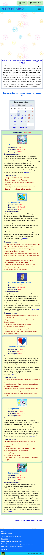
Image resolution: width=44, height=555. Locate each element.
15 (18, 118)
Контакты (4, 539)
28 (15, 124)
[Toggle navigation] (39, 8)
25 (29, 121)
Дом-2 (3, 531)
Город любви (13, 409)
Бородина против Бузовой (19, 282)
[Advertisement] (22, 35)
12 (32, 115)
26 (32, 121)
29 (18, 124)
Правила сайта (6, 533)
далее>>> (27, 172)
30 (22, 124)
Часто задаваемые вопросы (11, 536)
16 (22, 118)
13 (11, 118)
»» (31, 105)
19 (32, 118)
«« (13, 105)
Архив (3, 549)
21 (15, 121)
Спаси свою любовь (16, 347)
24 (25, 121)
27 (11, 124)
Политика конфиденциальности (12, 541)
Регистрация (36, 2)
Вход (23, 2)
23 (22, 121)
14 (15, 118)
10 (25, 115)
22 (18, 121)
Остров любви (14, 202)
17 (25, 118)
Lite (9, 145)
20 (11, 121)
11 (29, 115)
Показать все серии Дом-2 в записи (28, 520)
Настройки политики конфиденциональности (17, 544)
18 (29, 118)
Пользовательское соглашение (12, 546)
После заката (13, 473)
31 (25, 124)
